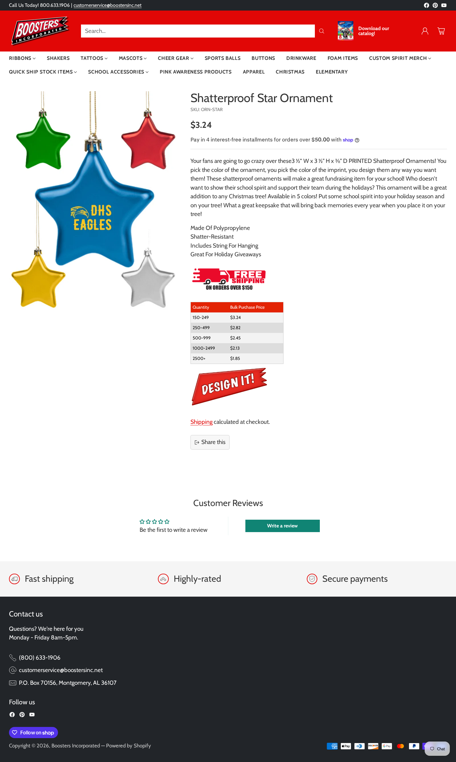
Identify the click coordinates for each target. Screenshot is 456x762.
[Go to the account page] (425, 31)
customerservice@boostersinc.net (107, 5)
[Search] (322, 31)
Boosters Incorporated (75, 745)
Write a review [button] (282, 526)
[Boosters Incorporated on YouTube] (444, 6)
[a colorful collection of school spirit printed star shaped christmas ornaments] (94, 202)
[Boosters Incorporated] (40, 31)
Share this (213, 442)
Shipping (201, 421)
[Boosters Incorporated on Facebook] (426, 6)
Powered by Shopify (128, 745)
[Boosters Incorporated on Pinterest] (435, 6)
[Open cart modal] (441, 31)
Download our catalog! (373, 31)
